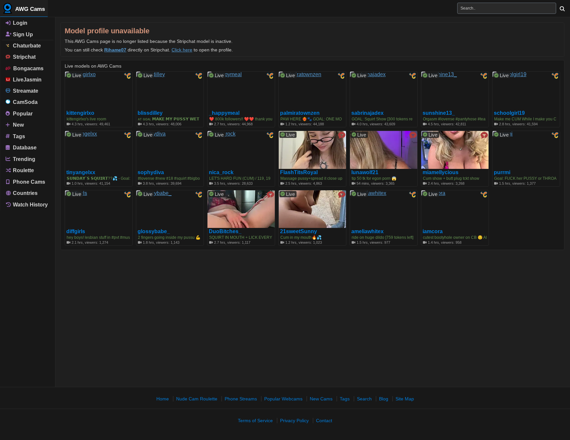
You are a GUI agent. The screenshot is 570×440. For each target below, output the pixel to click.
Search (364, 398)
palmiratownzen (300, 113)
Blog (383, 398)
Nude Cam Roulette (196, 398)
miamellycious (441, 172)
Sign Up (22, 34)
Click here (182, 49)
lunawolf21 (364, 172)
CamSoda (24, 102)
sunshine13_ (439, 113)
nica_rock (221, 172)
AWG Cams (29, 9)
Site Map (405, 398)
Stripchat (23, 57)
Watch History (30, 204)
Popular (22, 113)
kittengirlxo (80, 113)
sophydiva (151, 172)
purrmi (502, 172)
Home (162, 398)
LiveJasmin (26, 79)
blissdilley (150, 113)
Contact (324, 420)
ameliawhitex (367, 231)
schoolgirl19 (509, 113)
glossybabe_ (154, 231)
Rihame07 (115, 49)
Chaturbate (25, 45)
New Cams (321, 398)
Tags (18, 136)
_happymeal (224, 113)
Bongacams (27, 68)
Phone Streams (241, 398)
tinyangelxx (80, 172)
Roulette (23, 170)
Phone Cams (28, 181)
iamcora (433, 231)
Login (19, 23)
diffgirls (75, 231)
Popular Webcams (283, 398)
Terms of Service (255, 420)
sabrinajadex (367, 113)
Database (24, 147)
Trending (23, 159)
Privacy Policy (294, 420)
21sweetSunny (298, 231)
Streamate (24, 91)
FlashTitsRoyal (299, 172)
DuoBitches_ (225, 231)
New (18, 125)
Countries (25, 193)
